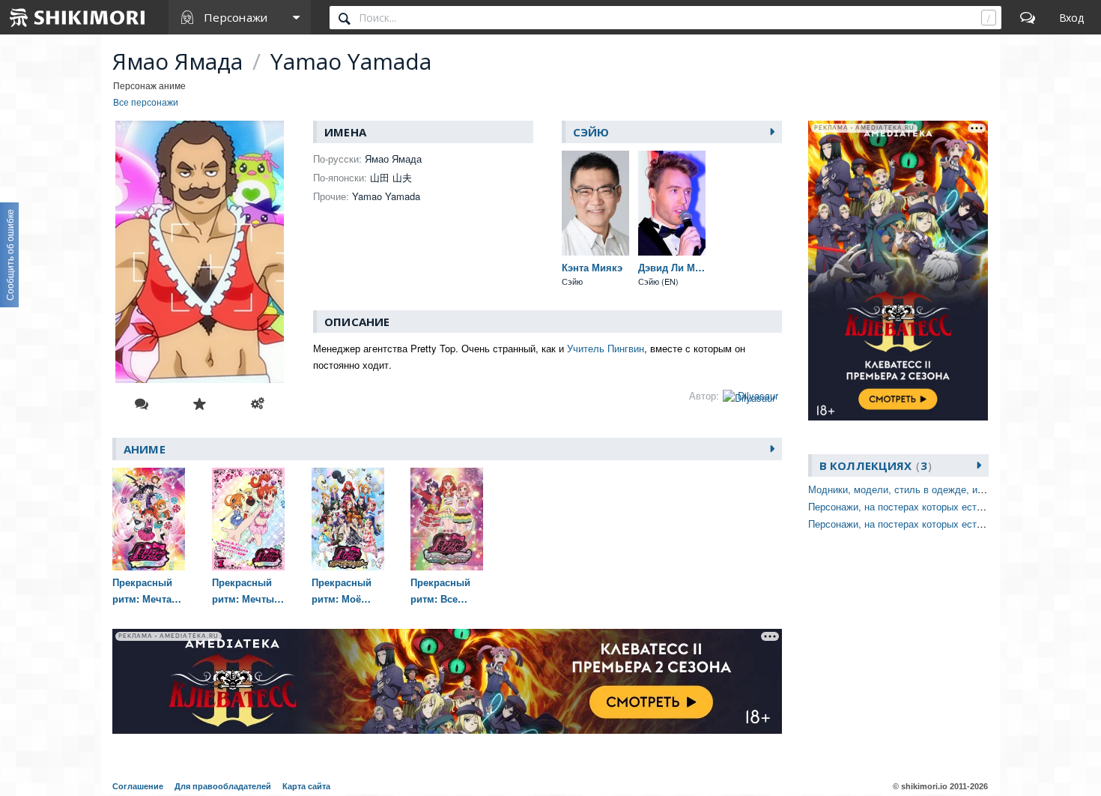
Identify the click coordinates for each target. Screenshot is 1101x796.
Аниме (145, 448)
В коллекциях (873, 465)
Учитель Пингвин (605, 348)
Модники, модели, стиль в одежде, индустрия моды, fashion (946, 489)
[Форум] (1027, 17)
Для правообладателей (223, 786)
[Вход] (1071, 17)
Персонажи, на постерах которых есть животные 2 (922, 523)
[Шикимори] (78, 17)
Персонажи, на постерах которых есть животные (918, 506)
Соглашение (137, 786)
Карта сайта (306, 786)
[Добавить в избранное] (199, 404)
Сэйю (591, 131)
